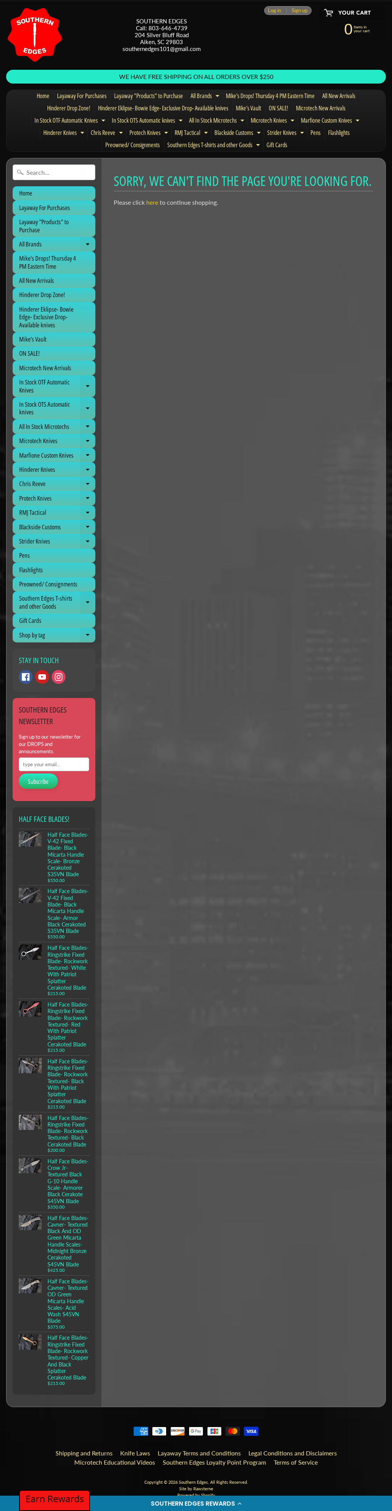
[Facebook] (26, 677)
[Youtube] (42, 677)
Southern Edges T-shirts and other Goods (214, 146)
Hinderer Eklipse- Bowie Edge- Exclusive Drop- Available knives (163, 108)
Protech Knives (149, 133)
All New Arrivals (338, 96)
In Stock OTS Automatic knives (148, 121)
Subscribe (38, 781)
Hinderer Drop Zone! (68, 108)
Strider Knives (286, 133)
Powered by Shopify (196, 1495)
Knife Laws (135, 1453)
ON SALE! (278, 108)
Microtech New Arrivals (320, 108)
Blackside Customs (238, 133)
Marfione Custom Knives (331, 121)
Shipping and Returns (84, 1453)
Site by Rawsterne (196, 1488)
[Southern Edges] (35, 35)
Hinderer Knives (64, 133)
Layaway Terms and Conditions (199, 1453)
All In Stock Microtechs (217, 121)
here (152, 202)
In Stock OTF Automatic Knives (70, 121)
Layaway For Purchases (81, 96)
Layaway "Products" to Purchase (148, 96)
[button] (196, 1503)
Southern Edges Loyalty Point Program (214, 1462)
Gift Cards (276, 145)
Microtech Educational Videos (114, 1462)
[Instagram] (58, 677)
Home (43, 96)
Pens (315, 132)
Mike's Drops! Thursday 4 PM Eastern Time (270, 96)
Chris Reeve (108, 133)
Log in (274, 10)
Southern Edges (193, 1482)
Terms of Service (296, 1462)
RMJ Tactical (192, 133)
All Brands (206, 97)
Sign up (299, 10)
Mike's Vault (248, 108)
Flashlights (339, 132)
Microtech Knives (273, 121)
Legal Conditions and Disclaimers (292, 1453)
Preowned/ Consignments (132, 145)
